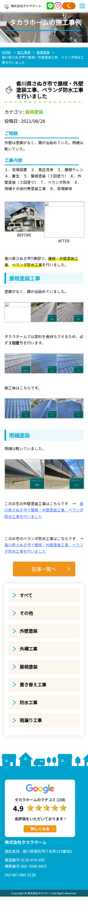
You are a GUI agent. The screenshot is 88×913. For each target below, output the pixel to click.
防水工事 (29, 702)
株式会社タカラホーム (26, 6)
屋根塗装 (34, 112)
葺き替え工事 (33, 684)
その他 (26, 613)
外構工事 (29, 648)
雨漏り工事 (31, 720)
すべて (26, 595)
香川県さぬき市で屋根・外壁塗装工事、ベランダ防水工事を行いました (43, 510)
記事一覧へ (44, 568)
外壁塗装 (29, 630)
